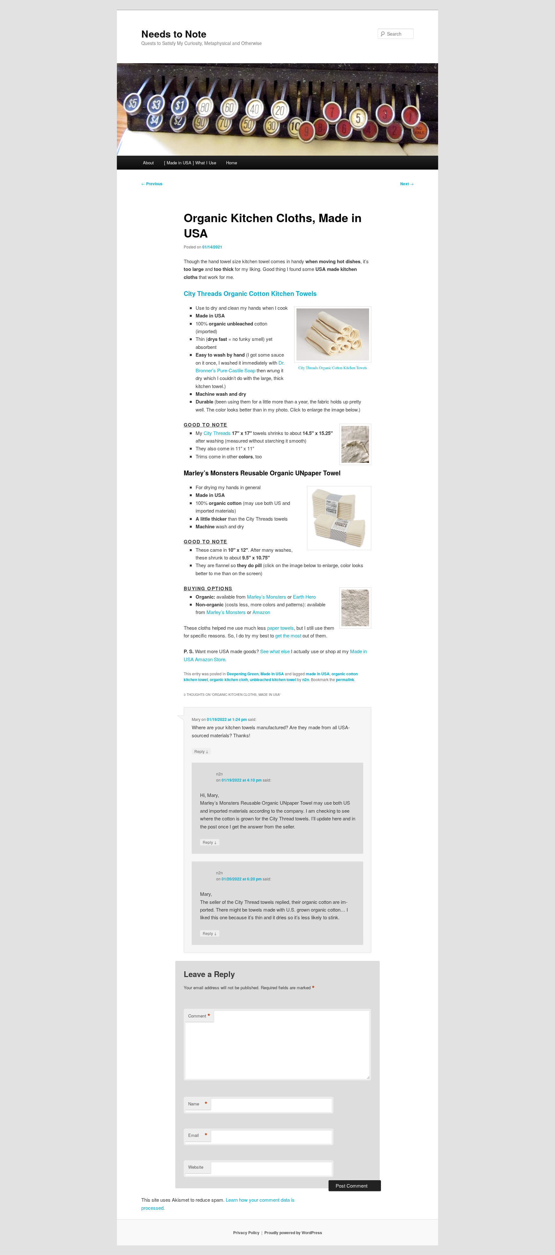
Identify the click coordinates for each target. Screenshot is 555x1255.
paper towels (280, 627)
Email (197, 1135)
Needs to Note (174, 33)
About (148, 163)
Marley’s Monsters (266, 596)
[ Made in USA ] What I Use (190, 163)
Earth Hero (304, 596)
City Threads (217, 432)
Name (197, 1104)
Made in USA (272, 674)
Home (231, 163)
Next (407, 183)
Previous (152, 183)
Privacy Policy (246, 1232)
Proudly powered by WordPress (293, 1232)
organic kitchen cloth (229, 679)
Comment (199, 1016)
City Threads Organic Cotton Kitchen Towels (250, 293)
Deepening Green (243, 674)
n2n (305, 679)
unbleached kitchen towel (273, 679)
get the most (288, 635)
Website (195, 1167)
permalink (345, 679)
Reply (201, 751)
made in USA (318, 674)
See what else (275, 651)
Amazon (261, 612)
